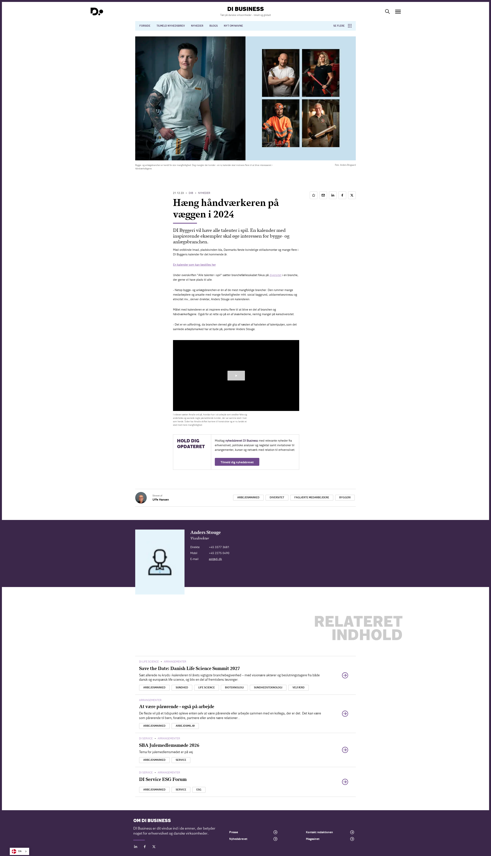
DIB (191, 193)
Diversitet (277, 497)
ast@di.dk (215, 559)
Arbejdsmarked (248, 497)
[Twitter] (154, 847)
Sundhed (182, 687)
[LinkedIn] (135, 847)
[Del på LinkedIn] (333, 195)
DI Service (146, 738)
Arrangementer (175, 661)
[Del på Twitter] (352, 195)
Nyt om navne (233, 25)
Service (181, 760)
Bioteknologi (234, 687)
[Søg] (387, 11)
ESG (198, 789)
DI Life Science (149, 661)
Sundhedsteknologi (268, 687)
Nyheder (197, 25)
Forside (144, 25)
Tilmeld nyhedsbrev (171, 25)
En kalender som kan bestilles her (194, 264)
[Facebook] (145, 847)
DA (19, 851)
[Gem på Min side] (313, 195)
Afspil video (236, 375)
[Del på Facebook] (342, 195)
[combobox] (19, 851)
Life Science (206, 687)
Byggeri (345, 497)
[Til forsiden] (97, 11)
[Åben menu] (398, 11)
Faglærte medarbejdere (311, 497)
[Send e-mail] (323, 195)
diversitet (275, 275)
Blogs (213, 25)
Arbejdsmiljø (185, 725)
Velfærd (298, 687)
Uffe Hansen (160, 499)
